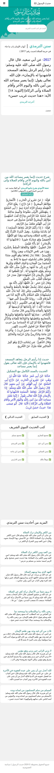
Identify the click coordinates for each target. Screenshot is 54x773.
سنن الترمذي (39, 45)
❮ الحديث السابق (40, 417)
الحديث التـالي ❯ (13, 417)
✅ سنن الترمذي (17, 443)
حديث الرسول (18, 764)
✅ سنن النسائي (44, 451)
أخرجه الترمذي (27, 102)
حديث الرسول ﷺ (42, 3)
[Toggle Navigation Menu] (4, 3)
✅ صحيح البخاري (44, 435)
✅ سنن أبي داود (44, 443)
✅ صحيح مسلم (18, 435)
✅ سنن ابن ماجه (17, 451)
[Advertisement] (27, 143)
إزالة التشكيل (27, 194)
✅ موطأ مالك (45, 459)
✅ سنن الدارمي (17, 459)
